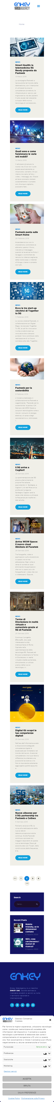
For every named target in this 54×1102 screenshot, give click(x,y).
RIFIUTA (27, 1086)
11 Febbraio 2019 (21, 317)
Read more (23, 110)
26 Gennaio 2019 (22, 550)
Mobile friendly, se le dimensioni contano (32, 928)
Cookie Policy (14, 1098)
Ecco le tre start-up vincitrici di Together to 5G (27, 311)
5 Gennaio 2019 (21, 822)
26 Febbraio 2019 (22, 238)
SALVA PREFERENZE (27, 1093)
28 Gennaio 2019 (22, 474)
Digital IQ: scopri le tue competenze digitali (26, 733)
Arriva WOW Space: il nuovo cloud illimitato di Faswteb (26, 544)
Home (21, 24)
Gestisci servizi (10, 1071)
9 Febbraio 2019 (21, 394)
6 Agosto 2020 (31, 934)
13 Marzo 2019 (20, 76)
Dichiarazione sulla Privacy (33, 1098)
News (17, 62)
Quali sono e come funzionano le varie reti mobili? (26, 154)
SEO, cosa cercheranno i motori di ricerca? (32, 943)
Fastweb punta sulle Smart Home (26, 233)
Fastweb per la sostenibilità (23, 389)
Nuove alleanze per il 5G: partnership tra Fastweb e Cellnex (26, 816)
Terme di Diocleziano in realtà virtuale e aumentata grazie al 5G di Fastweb (26, 624)
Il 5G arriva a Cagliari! (22, 468)
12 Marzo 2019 (20, 160)
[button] (50, 1020)
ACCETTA (27, 1079)
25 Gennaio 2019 (22, 633)
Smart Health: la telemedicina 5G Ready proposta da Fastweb (26, 69)
